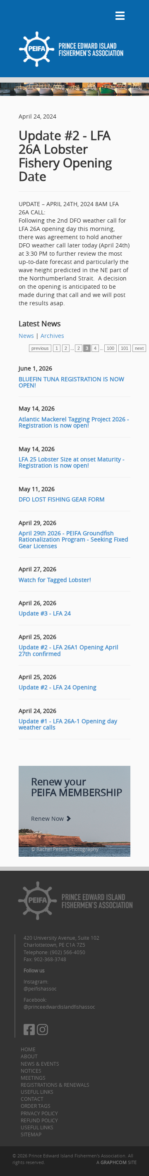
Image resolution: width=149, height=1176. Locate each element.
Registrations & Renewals (55, 1084)
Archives (52, 336)
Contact (32, 1098)
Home (28, 1049)
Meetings (33, 1077)
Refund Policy (39, 1120)
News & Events (40, 1063)
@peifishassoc (40, 988)
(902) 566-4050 (67, 952)
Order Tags (35, 1105)
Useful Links (37, 1091)
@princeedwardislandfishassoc (59, 1006)
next (139, 348)
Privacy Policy (39, 1113)
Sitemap (31, 1134)
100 (110, 348)
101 (124, 348)
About (29, 1056)
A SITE (116, 1162)
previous (40, 348)
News (26, 336)
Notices (31, 1070)
